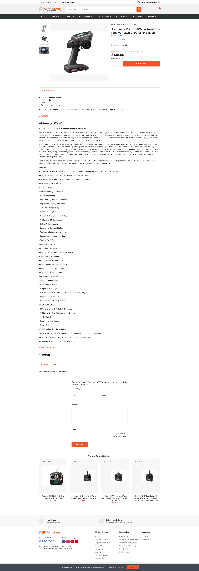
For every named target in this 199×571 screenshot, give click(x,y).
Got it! (133, 567)
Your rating (76, 389)
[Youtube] (72, 541)
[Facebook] (64, 541)
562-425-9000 (46, 541)
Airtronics (119, 35)
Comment (75, 404)
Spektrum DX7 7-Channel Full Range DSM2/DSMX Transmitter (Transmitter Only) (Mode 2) (115, 498)
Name (103, 395)
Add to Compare (61, 462)
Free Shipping (52, 520)
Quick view (61, 466)
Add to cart (141, 64)
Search (139, 9)
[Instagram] (68, 541)
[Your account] (152, 9)
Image (74, 429)
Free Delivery (116, 58)
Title (73, 395)
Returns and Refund (114, 520)
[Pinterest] (76, 541)
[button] (47, 2)
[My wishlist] (155, 9)
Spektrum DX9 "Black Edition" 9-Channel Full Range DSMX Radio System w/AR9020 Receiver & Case (146, 498)
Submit (79, 445)
